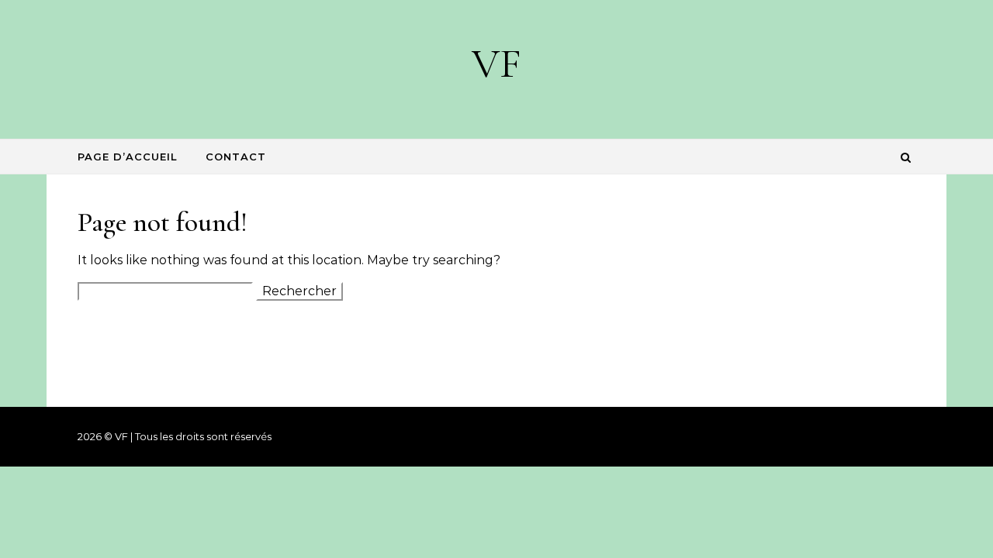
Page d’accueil (128, 156)
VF (496, 63)
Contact (236, 156)
